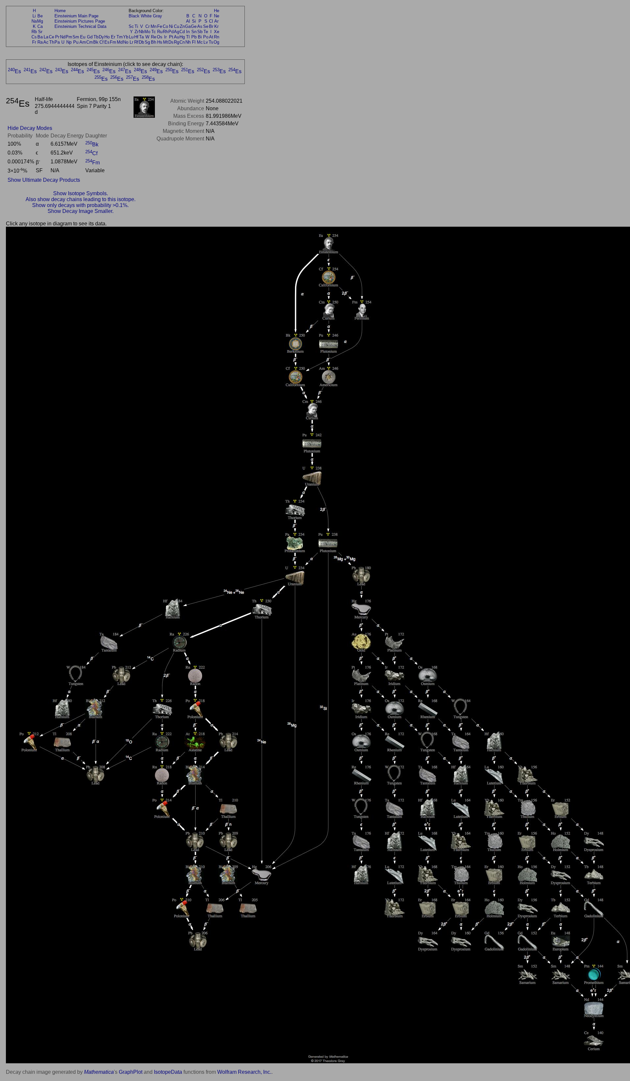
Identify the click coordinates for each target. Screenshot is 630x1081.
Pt (171, 36)
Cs (34, 36)
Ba (40, 36)
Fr (34, 42)
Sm (76, 36)
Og (216, 42)
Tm (119, 36)
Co (165, 26)
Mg (40, 21)
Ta (141, 36)
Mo (147, 31)
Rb (34, 31)
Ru (159, 31)
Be (40, 15)
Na (34, 21)
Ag (176, 31)
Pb (194, 36)
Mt (165, 42)
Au (176, 36)
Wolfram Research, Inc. (244, 1072)
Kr (216, 26)
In (188, 31)
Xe (216, 31)
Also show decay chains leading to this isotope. (81, 199)
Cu (176, 26)
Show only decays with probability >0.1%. (80, 205)
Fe (159, 26)
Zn (182, 26)
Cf (101, 42)
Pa (57, 42)
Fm (113, 42)
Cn (182, 42)
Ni (171, 26)
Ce (51, 36)
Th (51, 42)
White (146, 15)
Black (134, 15)
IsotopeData (168, 1072)
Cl (211, 21)
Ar (216, 21)
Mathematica (99, 1072)
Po (205, 36)
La (46, 36)
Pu (75, 42)
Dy (101, 36)
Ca (40, 26)
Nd (62, 36)
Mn (154, 26)
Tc (153, 31)
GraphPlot (130, 1072)
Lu (131, 36)
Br (211, 26)
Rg (176, 42)
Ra (40, 42)
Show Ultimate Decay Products (44, 180)
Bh (153, 42)
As (199, 26)
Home (60, 10)
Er (113, 36)
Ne (216, 15)
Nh (188, 42)
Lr (131, 42)
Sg (147, 42)
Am (82, 42)
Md (120, 42)
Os (159, 36)
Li (34, 15)
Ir (165, 36)
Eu (82, 36)
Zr (136, 31)
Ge (194, 26)
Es (107, 42)
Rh (165, 31)
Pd (171, 31)
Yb (125, 36)
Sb (199, 31)
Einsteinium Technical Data (80, 26)
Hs (159, 42)
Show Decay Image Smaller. (81, 211)
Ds (171, 42)
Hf (136, 36)
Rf (136, 42)
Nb (141, 31)
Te (205, 31)
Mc (200, 42)
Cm (89, 42)
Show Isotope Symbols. (80, 193)
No (125, 42)
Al (188, 21)
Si (194, 21)
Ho (107, 36)
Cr (147, 26)
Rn (216, 36)
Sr (40, 31)
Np (69, 42)
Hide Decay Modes (30, 128)
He (216, 10)
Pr (57, 36)
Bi (200, 36)
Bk (95, 42)
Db (141, 42)
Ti (136, 26)
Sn (194, 31)
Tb (96, 36)
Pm (69, 36)
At (211, 36)
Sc (131, 26)
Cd (182, 31)
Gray (157, 15)
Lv (205, 42)
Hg (182, 36)
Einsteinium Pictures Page (79, 21)
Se (205, 26)
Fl (194, 42)
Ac (46, 42)
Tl (188, 36)
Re (153, 36)
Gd (90, 36)
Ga (188, 26)
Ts (211, 42)
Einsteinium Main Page (76, 15)
